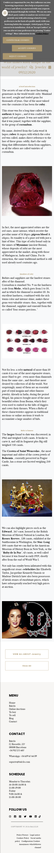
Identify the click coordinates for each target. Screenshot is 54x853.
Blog (11, 718)
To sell (12, 715)
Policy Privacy (22, 835)
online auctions (24, 415)
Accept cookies (27, 48)
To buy (12, 712)
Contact (13, 721)
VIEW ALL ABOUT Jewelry (27, 654)
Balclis (12, 706)
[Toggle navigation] (5, 13)
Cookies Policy (42, 34)
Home (12, 702)
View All (26, 666)
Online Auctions (17, 709)
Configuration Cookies (30, 841)
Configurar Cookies (17, 40)
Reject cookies (17, 56)
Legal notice (35, 835)
